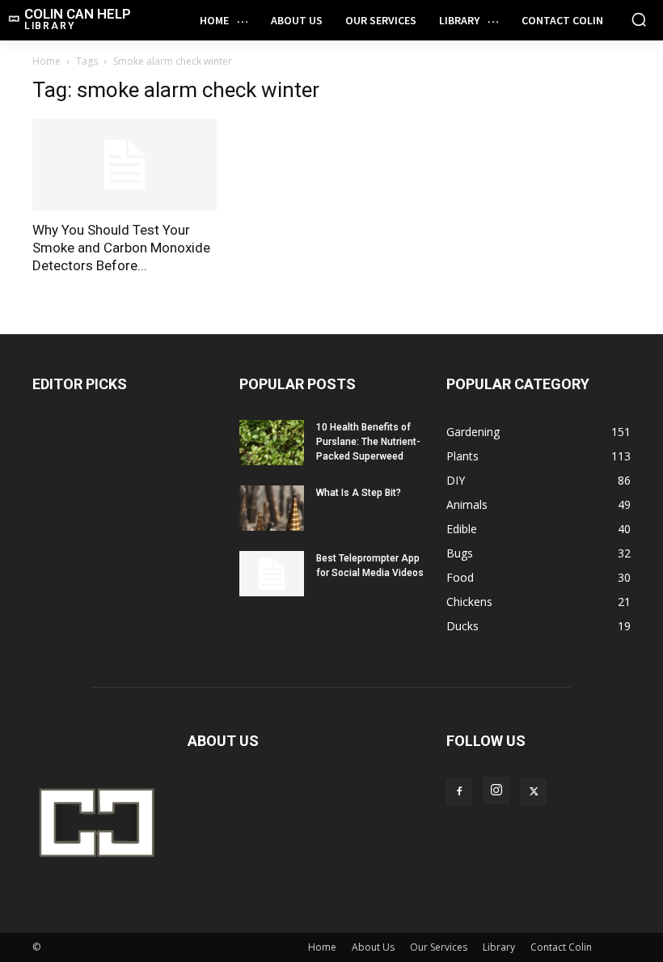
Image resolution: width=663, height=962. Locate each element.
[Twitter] (534, 792)
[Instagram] (496, 790)
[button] (639, 19)
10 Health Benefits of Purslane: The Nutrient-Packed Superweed (368, 442)
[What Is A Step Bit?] (271, 508)
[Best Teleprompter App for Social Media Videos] (271, 573)
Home (46, 61)
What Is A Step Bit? (358, 492)
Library (499, 947)
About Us (373, 947)
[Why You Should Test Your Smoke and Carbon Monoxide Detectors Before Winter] (124, 164)
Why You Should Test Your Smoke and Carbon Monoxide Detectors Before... (121, 247)
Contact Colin (561, 947)
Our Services (438, 947)
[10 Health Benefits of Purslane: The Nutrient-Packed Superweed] (271, 442)
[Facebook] (459, 792)
